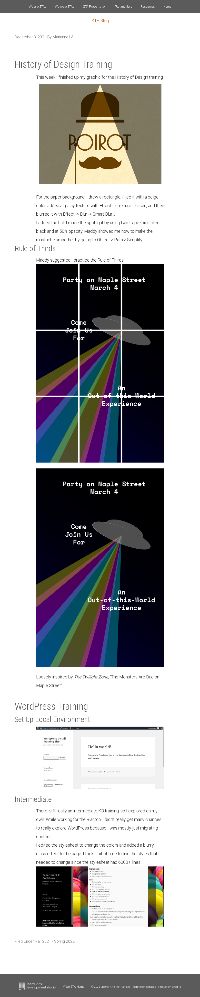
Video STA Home (73, 986)
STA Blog (100, 20)
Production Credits (169, 986)
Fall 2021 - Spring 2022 (55, 941)
